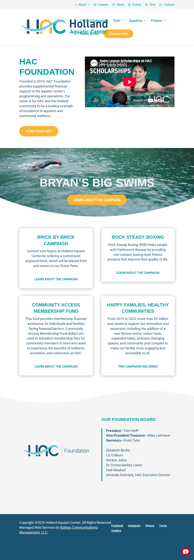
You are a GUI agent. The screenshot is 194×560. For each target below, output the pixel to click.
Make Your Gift (38, 131)
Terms (163, 525)
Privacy (149, 525)
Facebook (117, 525)
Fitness (156, 21)
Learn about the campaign (97, 200)
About (81, 4)
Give (152, 4)
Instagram (134, 525)
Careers (103, 4)
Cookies (116, 530)
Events (136, 4)
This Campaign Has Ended (138, 366)
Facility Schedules (94, 21)
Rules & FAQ (89, 34)
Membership (118, 34)
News (120, 4)
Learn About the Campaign (55, 279)
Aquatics (135, 21)
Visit (116, 21)
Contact (169, 4)
